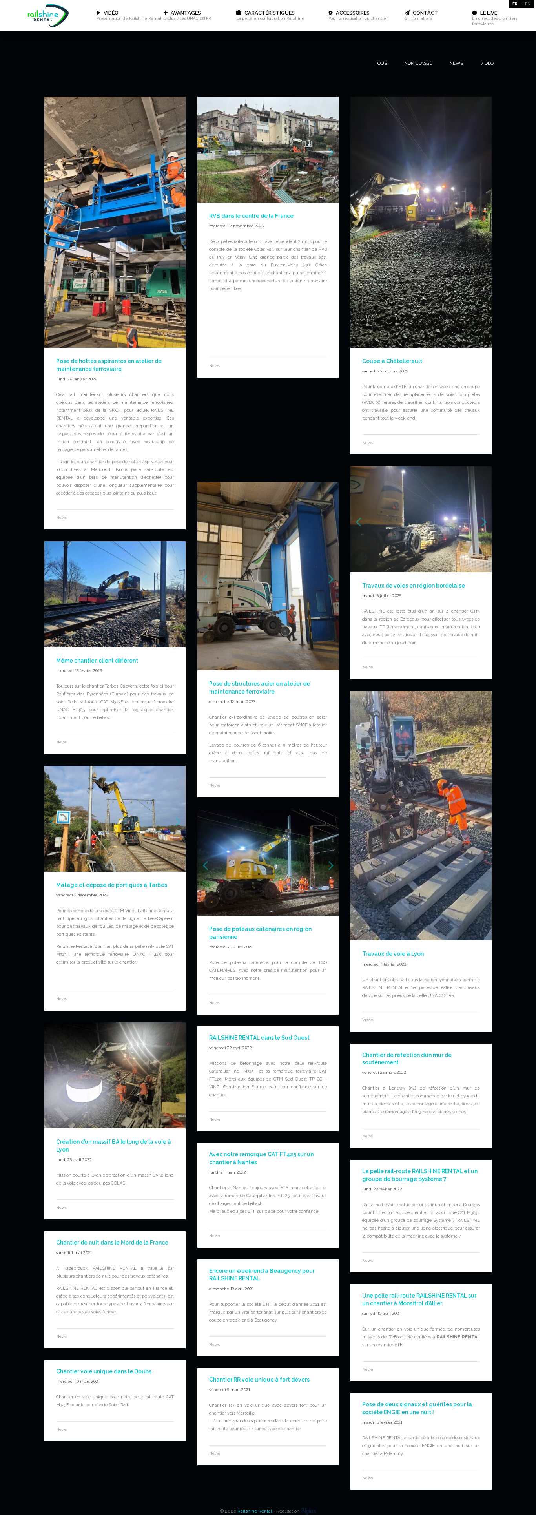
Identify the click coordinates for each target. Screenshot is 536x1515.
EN (528, 4)
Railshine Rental (254, 1511)
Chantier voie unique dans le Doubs (103, 1371)
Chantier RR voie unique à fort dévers (259, 1379)
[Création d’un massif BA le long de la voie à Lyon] (115, 1126)
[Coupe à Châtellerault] (421, 346)
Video (487, 63)
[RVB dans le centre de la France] (268, 346)
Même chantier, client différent (97, 660)
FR (515, 4)
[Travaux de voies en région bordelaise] (421, 570)
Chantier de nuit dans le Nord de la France (112, 1242)
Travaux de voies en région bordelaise (413, 585)
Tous (381, 63)
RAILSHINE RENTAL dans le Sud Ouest (259, 1038)
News (456, 63)
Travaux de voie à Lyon (393, 954)
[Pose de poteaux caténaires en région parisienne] (268, 914)
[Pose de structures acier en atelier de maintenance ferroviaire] (268, 668)
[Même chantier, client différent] (115, 645)
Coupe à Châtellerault (392, 361)
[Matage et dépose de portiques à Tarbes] (115, 870)
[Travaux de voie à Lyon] (421, 938)
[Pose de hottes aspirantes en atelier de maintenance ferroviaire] (115, 346)
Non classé (418, 63)
